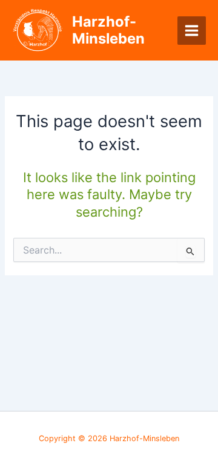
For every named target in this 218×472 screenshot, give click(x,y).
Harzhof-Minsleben (108, 30)
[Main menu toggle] (191, 30)
